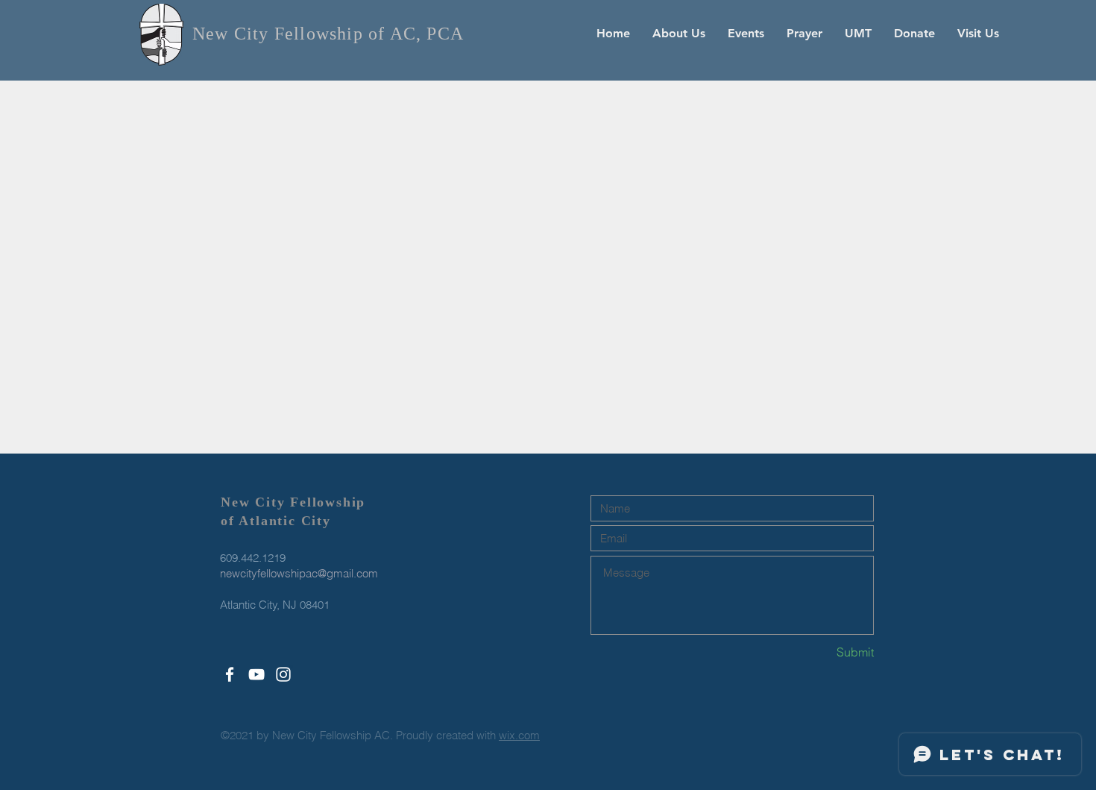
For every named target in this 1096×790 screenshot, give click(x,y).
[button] (679, 33)
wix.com (519, 735)
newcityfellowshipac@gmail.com (299, 573)
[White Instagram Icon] (283, 674)
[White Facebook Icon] (229, 674)
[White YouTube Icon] (256, 674)
